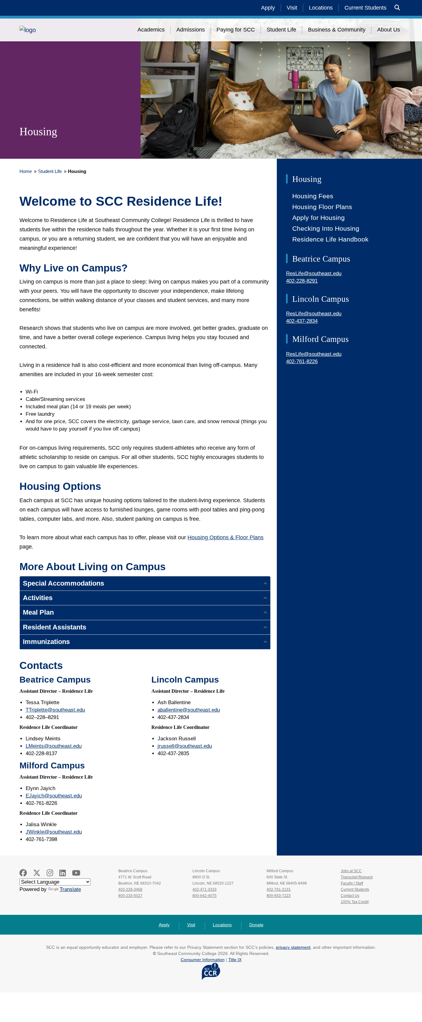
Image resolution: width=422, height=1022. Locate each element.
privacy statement (293, 947)
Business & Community (336, 30)
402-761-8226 (302, 361)
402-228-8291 (302, 281)
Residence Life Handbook (330, 239)
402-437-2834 (302, 321)
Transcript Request (357, 877)
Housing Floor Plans (322, 206)
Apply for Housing (318, 217)
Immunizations (46, 642)
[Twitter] (36, 873)
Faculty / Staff (352, 883)
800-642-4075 (204, 896)
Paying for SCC (236, 30)
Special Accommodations (63, 583)
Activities (38, 598)
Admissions (190, 30)
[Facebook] (23, 873)
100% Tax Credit (355, 902)
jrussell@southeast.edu (185, 746)
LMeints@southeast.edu (54, 746)
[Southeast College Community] (56, 30)
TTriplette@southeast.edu (55, 710)
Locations (321, 8)
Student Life (281, 30)
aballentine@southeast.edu (189, 710)
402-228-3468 (130, 889)
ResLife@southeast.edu (313, 273)
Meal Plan (38, 612)
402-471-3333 (204, 889)
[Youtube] (76, 873)
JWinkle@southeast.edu (54, 832)
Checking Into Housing (325, 228)
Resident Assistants (54, 627)
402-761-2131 (279, 889)
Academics (151, 30)
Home (25, 171)
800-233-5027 (130, 896)
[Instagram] (50, 873)
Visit (292, 8)
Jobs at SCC (351, 871)
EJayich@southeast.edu (54, 796)
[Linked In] (62, 873)
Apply (268, 8)
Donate (256, 924)
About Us (388, 30)
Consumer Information (203, 959)
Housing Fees (312, 196)
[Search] (397, 8)
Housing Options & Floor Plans (226, 537)
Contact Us (350, 896)
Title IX (235, 959)
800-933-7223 (279, 896)
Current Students (365, 8)
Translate (70, 889)
